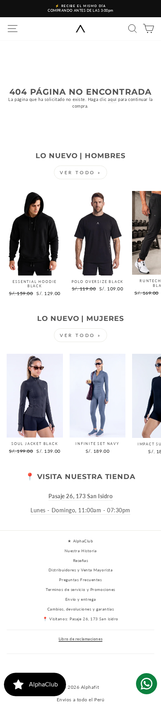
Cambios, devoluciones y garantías (80, 609)
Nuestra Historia (80, 550)
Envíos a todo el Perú (81, 699)
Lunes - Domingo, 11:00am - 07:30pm (80, 510)
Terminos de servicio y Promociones (80, 589)
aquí (112, 99)
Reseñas (80, 560)
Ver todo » (80, 172)
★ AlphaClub (80, 541)
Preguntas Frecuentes (80, 579)
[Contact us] (146, 683)
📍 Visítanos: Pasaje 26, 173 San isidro (80, 618)
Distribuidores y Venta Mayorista (80, 569)
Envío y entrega (80, 599)
